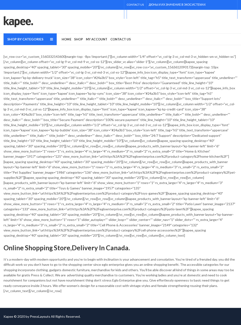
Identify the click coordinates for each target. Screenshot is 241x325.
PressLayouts (40, 316)
